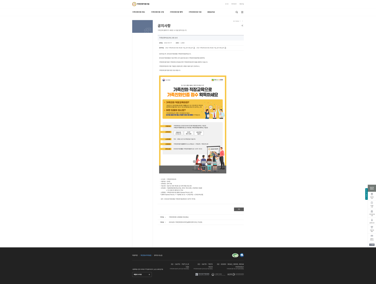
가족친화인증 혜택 (176, 12)
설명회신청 (371, 223)
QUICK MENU (366, 193)
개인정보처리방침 (145, 255)
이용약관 (135, 255)
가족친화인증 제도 (138, 12)
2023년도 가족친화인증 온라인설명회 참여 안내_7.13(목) (185, 222)
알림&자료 (211, 12)
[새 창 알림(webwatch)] (235, 255)
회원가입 (242, 4)
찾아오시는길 (158, 255)
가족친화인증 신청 (157, 12)
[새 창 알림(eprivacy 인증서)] (242, 254)
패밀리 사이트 (138, 274)
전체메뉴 (242, 12)
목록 (239, 209)
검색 (236, 12)
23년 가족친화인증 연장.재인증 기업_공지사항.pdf (210, 48)
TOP (372, 244)
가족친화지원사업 (140, 4)
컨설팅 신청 (371, 206)
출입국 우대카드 (372, 239)
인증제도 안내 (372, 197)
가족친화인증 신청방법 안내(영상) (179, 217)
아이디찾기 (234, 4)
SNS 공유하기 (242, 25)
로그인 (226, 4)
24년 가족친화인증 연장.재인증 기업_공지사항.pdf (179, 48)
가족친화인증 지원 (195, 12)
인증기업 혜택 (372, 230)
